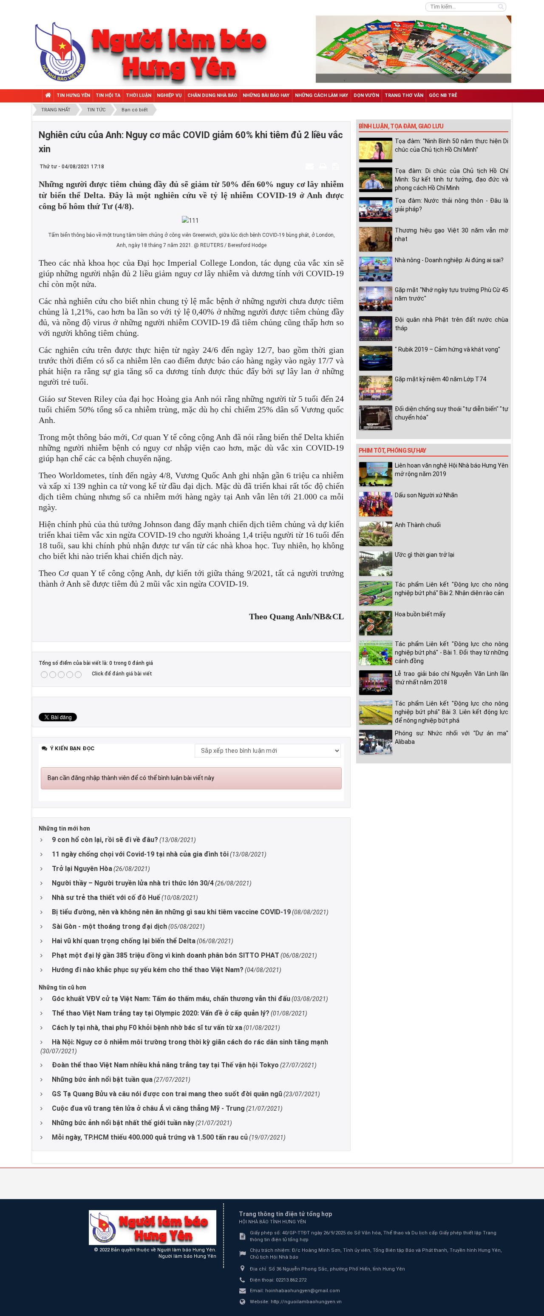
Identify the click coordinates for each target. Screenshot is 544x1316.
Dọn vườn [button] (366, 95)
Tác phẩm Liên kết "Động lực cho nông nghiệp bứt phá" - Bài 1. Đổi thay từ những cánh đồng (451, 652)
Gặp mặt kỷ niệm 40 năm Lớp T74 (440, 379)
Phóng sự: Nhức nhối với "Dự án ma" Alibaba (451, 737)
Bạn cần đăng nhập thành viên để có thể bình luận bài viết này (131, 777)
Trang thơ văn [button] (404, 95)
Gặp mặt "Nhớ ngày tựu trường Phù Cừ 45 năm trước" (451, 294)
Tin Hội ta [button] (108, 95)
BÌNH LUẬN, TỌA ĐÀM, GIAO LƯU (401, 126)
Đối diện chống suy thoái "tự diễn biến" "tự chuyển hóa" (451, 413)
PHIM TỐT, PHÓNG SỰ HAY (392, 450)
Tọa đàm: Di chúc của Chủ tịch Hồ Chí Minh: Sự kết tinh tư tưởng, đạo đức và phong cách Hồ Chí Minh (451, 179)
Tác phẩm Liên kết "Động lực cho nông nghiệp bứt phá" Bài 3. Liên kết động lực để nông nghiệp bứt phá (451, 712)
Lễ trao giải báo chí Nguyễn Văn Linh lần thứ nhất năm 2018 (451, 678)
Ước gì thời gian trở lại (424, 554)
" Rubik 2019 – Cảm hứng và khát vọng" (447, 349)
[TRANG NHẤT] (48, 95)
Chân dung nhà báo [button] (212, 95)
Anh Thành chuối (418, 525)
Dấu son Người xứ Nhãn (426, 495)
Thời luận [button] (138, 95)
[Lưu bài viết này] (336, 166)
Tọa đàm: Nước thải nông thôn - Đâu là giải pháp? (451, 205)
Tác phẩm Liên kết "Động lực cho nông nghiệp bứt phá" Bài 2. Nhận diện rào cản (451, 588)
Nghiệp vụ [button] (169, 95)
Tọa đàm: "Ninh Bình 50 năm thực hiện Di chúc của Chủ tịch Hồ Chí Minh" (451, 145)
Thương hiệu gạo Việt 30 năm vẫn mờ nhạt (451, 234)
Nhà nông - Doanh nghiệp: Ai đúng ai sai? (449, 260)
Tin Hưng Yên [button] (73, 95)
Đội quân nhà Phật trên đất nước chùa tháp (451, 324)
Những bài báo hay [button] (266, 95)
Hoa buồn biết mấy (420, 614)
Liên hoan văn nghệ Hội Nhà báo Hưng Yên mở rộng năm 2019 (451, 469)
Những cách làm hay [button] (321, 95)
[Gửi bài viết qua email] (311, 166)
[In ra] (324, 166)
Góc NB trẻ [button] (443, 95)
